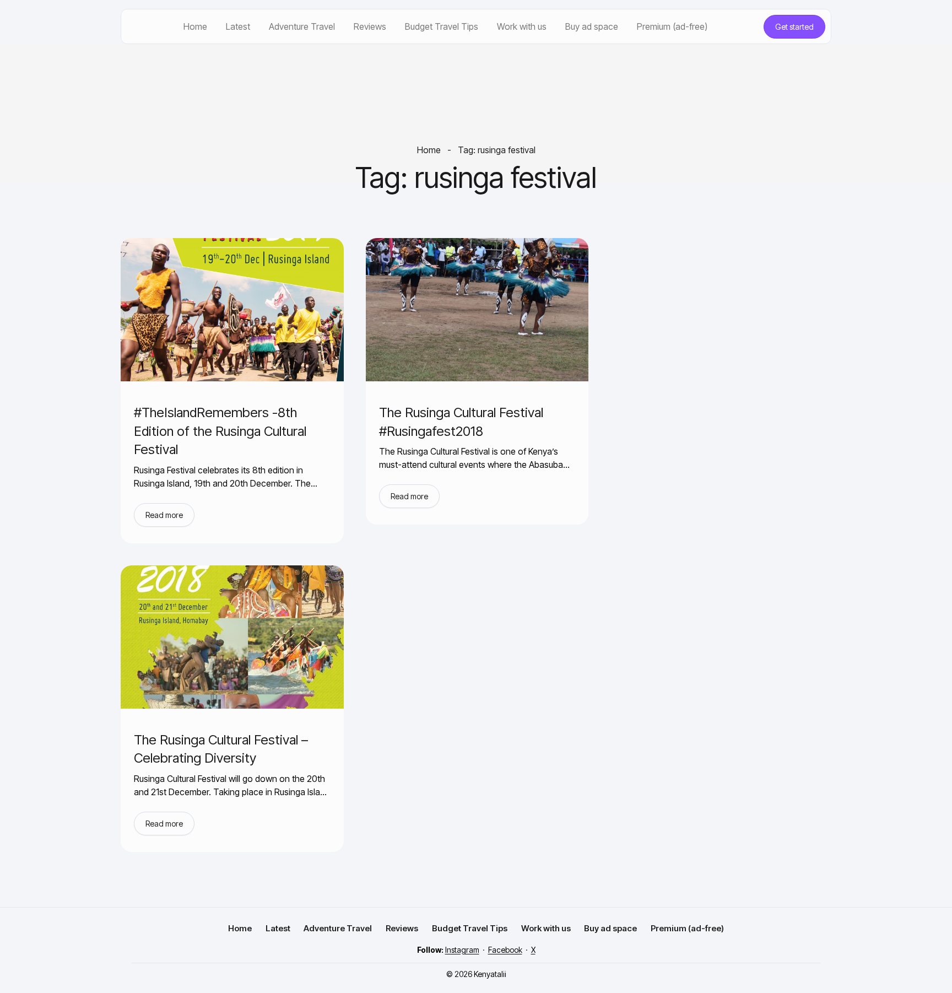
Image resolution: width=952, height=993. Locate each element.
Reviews (370, 26)
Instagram (462, 949)
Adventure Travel (302, 26)
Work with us (522, 26)
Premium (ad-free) (672, 26)
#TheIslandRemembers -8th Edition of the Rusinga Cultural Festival (220, 430)
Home (195, 26)
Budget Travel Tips (441, 26)
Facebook (505, 949)
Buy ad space (591, 26)
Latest (238, 26)
